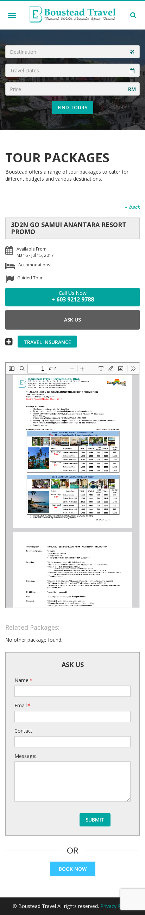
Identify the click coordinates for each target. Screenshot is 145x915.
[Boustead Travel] (73, 14)
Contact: (23, 730)
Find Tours (72, 107)
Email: (21, 705)
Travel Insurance (47, 342)
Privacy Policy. (116, 906)
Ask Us (72, 319)
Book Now (73, 868)
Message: (25, 756)
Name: (22, 680)
